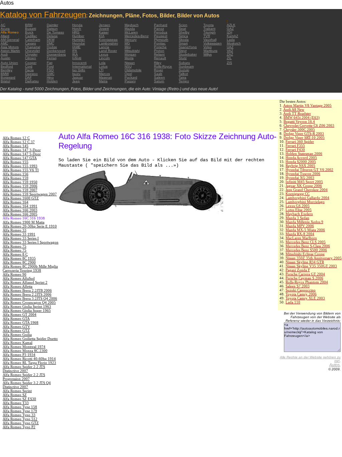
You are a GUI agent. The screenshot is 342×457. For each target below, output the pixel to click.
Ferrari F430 (295, 150)
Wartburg (210, 51)
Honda (77, 25)
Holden (52, 81)
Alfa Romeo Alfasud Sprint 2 (25, 282)
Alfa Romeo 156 (15, 174)
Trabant (209, 28)
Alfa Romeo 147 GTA (20, 158)
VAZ (230, 51)
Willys (207, 54)
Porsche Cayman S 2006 (304, 278)
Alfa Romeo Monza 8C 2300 (25, 351)
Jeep (76, 81)
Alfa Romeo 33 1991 (19, 234)
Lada (231, 39)
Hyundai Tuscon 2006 (303, 174)
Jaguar (77, 77)
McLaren (131, 32)
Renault (160, 58)
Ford (50, 66)
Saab (158, 74)
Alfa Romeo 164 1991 (20, 206)
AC (3, 25)
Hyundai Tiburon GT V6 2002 (309, 170)
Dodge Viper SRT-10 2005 (304, 137)
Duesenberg (56, 54)
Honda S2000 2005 (301, 162)
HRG (75, 32)
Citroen (30, 58)
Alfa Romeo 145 (15, 146)
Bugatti (30, 28)
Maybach (132, 25)
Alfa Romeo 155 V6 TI (21, 170)
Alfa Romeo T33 (16, 403)
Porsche (160, 47)
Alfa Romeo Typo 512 (20, 419)
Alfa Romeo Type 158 (20, 407)
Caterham (32, 39)
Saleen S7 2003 (298, 286)
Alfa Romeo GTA (16, 318)
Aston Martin (10, 51)
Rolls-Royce (163, 66)
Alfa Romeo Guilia (17, 335)
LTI (101, 70)
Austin (5, 58)
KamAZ (232, 36)
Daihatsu (32, 81)
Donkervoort (56, 51)
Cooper (30, 63)
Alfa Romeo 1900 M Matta (23, 222)
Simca (183, 36)
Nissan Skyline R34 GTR (305, 262)
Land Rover (108, 51)
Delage (52, 36)
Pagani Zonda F (298, 270)
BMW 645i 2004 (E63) (302, 117)
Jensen (104, 25)
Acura (5, 28)
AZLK (231, 25)
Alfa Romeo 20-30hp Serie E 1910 (30, 226)
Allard (5, 36)
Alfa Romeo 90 (14, 274)
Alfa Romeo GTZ (16, 331)
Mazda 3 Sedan (297, 218)
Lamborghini (108, 43)
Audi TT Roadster (297, 113)
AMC (4, 43)
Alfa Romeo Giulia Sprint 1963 (27, 306)
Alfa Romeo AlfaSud (19, 278)
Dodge (52, 47)
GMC (50, 74)
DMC (50, 43)
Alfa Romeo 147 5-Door (22, 154)
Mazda (130, 28)
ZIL (229, 58)
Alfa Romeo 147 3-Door (22, 150)
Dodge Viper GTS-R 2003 (304, 133)
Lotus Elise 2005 (299, 210)
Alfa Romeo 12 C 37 (19, 142)
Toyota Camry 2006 (301, 294)
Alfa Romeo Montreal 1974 (24, 347)
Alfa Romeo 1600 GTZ (21, 198)
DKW (50, 39)
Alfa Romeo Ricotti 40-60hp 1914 (29, 359)
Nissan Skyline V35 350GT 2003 (311, 266)
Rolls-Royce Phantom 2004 (307, 282)
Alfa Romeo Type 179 (20, 411)
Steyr (183, 51)
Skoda (184, 39)
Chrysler (31, 54)
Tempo (184, 81)
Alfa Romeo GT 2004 (19, 314)
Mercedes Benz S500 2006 (306, 250)
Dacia (29, 70)
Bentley (6, 70)
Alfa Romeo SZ (15, 395)
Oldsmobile (133, 70)
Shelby (184, 32)
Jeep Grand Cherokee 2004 (307, 190)
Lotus (103, 66)
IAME (76, 47)
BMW (5, 74)
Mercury (131, 39)
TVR (206, 36)
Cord (28, 66)
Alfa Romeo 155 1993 (20, 166)
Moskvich (234, 43)
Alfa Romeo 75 (14, 246)
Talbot (183, 74)
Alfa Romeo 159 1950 (20, 182)
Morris (129, 58)
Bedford (7, 66)
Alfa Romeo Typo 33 (19, 415)
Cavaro (30, 43)
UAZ (230, 47)
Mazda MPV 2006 (300, 226)
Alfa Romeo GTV (16, 327)
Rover (158, 70)
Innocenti (79, 63)
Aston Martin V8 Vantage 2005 (307, 105)
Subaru (184, 63)
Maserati (105, 77)
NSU (128, 66)
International (82, 66)
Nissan (130, 63)
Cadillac (31, 36)
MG (127, 43)
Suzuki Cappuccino (301, 290)
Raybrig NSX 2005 (300, 166)
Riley (157, 63)
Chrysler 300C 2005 (299, 129)
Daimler (52, 25)
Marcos (104, 74)
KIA (102, 36)
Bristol (5, 81)
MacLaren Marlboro (301, 238)
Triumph (209, 32)
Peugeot (160, 36)
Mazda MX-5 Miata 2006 (305, 230)
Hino (50, 77)
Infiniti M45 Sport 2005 (304, 182)
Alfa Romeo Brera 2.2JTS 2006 (27, 294)
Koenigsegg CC (298, 194)
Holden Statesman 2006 (304, 154)
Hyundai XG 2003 (300, 178)
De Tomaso (55, 32)
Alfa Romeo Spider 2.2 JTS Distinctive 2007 (24, 369)
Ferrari (51, 58)
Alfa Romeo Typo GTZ (21, 423)
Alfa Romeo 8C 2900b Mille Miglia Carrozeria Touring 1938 (30, 268)
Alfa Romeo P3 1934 (19, 355)
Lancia (104, 47)
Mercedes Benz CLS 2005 (306, 242)
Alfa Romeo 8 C (15, 254)
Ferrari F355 (295, 146)
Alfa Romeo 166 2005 (20, 214)
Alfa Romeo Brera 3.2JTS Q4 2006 (30, 298)
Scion (183, 25)
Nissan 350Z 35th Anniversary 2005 (314, 258)
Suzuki (184, 70)
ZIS (229, 63)
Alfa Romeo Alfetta (17, 286)
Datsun (52, 28)
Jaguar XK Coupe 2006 (304, 186)
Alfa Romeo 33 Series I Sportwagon (30, 242)
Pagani (130, 81)
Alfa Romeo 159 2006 (20, 186)
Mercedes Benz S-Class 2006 (308, 246)
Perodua (160, 32)
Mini (128, 47)
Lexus (103, 54)
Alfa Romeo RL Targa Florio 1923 (29, 363)
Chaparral (32, 47)
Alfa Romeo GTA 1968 (20, 323)
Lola (102, 63)
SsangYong (188, 47)
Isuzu (76, 74)
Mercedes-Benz (137, 36)
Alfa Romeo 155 (15, 162)
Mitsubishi (132, 51)
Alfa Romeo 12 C (16, 138)
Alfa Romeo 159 (15, 178)
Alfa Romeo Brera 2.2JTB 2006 (27, 290)
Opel (128, 74)
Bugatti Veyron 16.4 (299, 121)
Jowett (104, 28)
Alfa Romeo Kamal (17, 343)
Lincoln (104, 58)
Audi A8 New (293, 109)
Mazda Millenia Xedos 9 (304, 222)
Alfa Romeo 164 (15, 202)
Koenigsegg (108, 39)
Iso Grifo (78, 70)
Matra (103, 81)
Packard (131, 77)
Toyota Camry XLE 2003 (305, 298)
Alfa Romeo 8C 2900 (19, 262)
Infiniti (76, 58)
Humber (78, 36)
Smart (183, 43)
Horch (76, 28)
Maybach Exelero (299, 214)
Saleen (159, 77)
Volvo (207, 47)
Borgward (8, 77)
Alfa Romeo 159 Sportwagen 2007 (30, 194)
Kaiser (104, 32)
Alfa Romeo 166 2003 (20, 210)
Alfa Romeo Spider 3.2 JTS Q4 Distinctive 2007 (27, 385)
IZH (229, 32)
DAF (28, 77)
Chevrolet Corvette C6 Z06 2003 (309, 125)
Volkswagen (212, 43)
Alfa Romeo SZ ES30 (19, 399)
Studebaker (188, 54)
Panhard (160, 25)
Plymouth (161, 39)
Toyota (208, 25)
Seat (182, 28)
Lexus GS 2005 (298, 206)
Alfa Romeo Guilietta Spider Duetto (30, 339)
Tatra (182, 77)
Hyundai (78, 43)
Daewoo (31, 74)
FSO (50, 70)
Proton (159, 51)
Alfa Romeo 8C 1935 (19, 258)
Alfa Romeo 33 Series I (21, 238)
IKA (75, 54)
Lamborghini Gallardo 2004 (307, 198)
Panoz (159, 28)
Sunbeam (186, 66)
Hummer (78, 39)
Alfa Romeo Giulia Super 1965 (27, 310)
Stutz (183, 58)
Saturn (159, 81)
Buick (29, 32)
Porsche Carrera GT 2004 (305, 274)
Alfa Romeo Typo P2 (19, 427)
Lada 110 (293, 302)
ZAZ (230, 54)
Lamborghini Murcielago (305, 202)
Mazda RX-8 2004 (300, 234)
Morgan (130, 54)
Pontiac (160, 43)
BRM (28, 25)
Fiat (49, 63)
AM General (10, 39)
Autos (334, 365)
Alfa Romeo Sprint (17, 391)
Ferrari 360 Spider (300, 142)
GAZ (230, 28)
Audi (4, 54)
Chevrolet (32, 51)
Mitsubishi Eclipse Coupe (305, 254)
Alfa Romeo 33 (14, 230)
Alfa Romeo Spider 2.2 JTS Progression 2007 (24, 377)
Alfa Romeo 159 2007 (20, 190)
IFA (74, 51)
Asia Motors (10, 47)
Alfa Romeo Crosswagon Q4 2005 (29, 302)
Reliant (159, 54)
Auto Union (9, 63)
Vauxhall (209, 39)
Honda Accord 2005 (301, 158)
